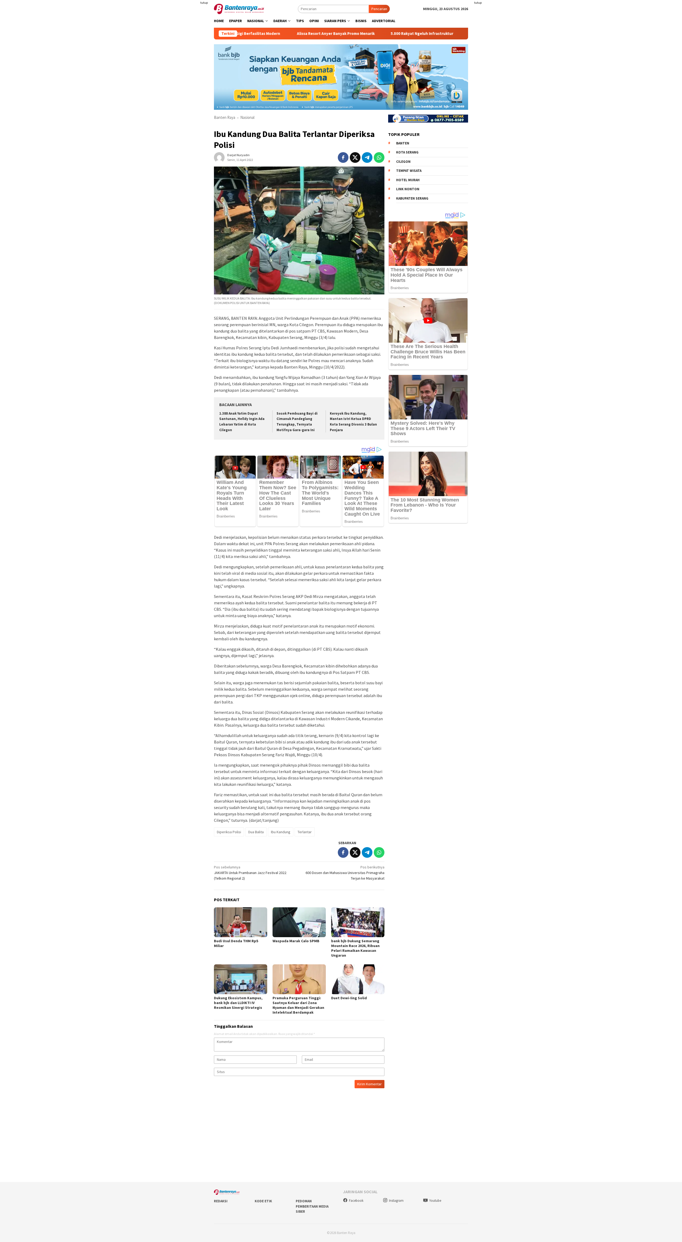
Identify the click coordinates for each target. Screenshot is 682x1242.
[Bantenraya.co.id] (239, 8)
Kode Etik (263, 1201)
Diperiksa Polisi (229, 832)
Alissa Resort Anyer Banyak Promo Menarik (291, 33)
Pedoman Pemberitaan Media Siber (312, 1206)
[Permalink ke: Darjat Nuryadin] (219, 157)
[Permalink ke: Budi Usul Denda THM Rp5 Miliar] (240, 922)
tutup (204, 3)
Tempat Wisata (408, 170)
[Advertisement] (182, 106)
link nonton (407, 189)
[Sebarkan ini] (343, 157)
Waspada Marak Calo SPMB (296, 940)
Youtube (435, 1200)
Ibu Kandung (280, 832)
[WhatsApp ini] (379, 157)
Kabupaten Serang (412, 198)
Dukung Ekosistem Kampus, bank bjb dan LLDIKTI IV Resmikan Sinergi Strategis (238, 1003)
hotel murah (408, 179)
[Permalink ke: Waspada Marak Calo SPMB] (299, 922)
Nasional (247, 117)
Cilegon (403, 161)
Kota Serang (407, 152)
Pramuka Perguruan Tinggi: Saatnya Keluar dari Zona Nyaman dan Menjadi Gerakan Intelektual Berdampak (298, 1005)
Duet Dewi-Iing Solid (349, 998)
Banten (402, 143)
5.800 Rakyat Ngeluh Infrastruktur (377, 33)
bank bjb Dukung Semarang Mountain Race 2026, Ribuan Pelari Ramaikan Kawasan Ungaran (355, 948)
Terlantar (305, 832)
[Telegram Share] (367, 157)
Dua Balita (256, 832)
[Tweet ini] (355, 157)
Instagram (396, 1200)
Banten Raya (224, 117)
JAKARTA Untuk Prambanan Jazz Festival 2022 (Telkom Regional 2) (250, 873)
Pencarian (379, 8)
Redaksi (221, 1201)
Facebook (356, 1200)
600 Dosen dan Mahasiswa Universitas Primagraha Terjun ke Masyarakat (345, 873)
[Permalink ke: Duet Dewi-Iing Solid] (357, 979)
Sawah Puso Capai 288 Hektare (452, 33)
